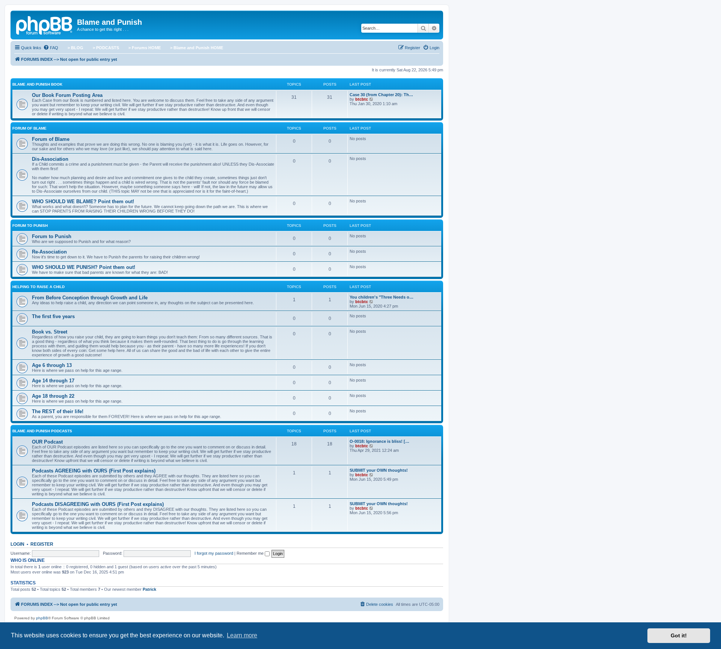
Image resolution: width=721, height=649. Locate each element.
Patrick (149, 589)
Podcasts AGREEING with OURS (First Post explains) (93, 471)
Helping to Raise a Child (38, 287)
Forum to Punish (30, 225)
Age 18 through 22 (53, 396)
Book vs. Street (49, 332)
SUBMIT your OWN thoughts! (379, 470)
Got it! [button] (679, 635)
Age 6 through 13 (52, 365)
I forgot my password (214, 553)
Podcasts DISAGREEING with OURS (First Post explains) (98, 504)
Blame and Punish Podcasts (42, 431)
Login (17, 544)
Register (41, 544)
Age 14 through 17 (53, 380)
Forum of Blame (29, 128)
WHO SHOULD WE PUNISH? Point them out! (83, 267)
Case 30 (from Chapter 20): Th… (381, 94)
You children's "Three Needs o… (381, 297)
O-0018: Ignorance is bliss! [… (379, 441)
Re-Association (49, 252)
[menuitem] (50, 47)
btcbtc (361, 99)
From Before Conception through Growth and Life (90, 297)
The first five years (53, 316)
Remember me (251, 553)
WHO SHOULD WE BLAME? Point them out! (83, 201)
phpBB (42, 618)
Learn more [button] (242, 635)
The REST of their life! (57, 411)
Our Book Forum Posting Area (67, 95)
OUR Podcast (47, 442)
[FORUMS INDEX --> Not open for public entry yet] (44, 24)
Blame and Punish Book (37, 84)
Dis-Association (50, 159)
